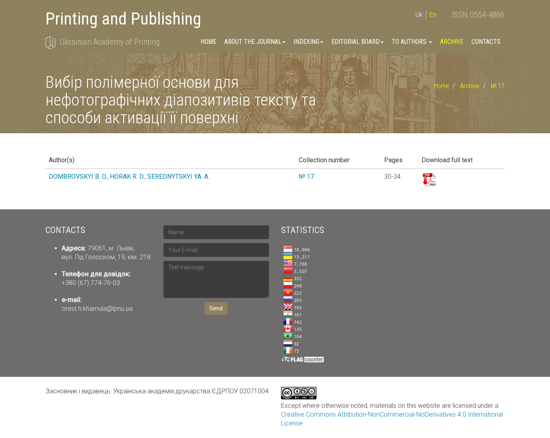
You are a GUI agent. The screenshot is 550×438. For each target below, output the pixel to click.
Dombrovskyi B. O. (78, 176)
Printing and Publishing (123, 19)
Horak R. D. (127, 176)
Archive (451, 41)
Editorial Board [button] (355, 41)
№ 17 (498, 86)
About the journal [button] (252, 41)
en (433, 15)
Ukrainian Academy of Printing (109, 42)
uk (419, 15)
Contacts (485, 41)
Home (208, 41)
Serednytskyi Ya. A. (178, 176)
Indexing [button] (306, 41)
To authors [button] (410, 41)
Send (216, 308)
